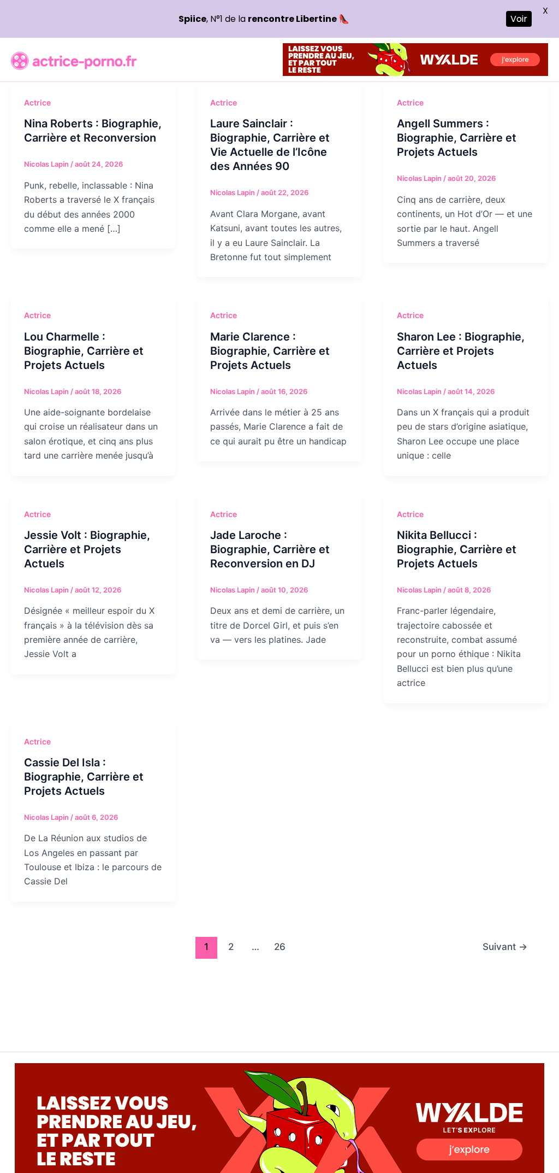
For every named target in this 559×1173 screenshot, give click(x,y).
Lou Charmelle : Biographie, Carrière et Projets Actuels (84, 351)
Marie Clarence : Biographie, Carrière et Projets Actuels (270, 351)
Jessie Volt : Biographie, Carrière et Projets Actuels (87, 549)
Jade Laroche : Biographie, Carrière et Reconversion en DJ (270, 549)
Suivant (505, 946)
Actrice (37, 102)
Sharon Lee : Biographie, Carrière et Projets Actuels (461, 351)
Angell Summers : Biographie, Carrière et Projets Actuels (456, 138)
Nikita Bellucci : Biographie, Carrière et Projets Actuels (456, 549)
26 (280, 946)
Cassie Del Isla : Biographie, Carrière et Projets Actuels (84, 776)
